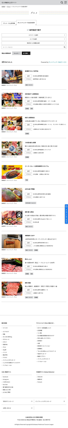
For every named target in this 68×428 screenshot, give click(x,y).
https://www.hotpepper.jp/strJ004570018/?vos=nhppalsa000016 (34, 173)
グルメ (8, 6)
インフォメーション (7, 365)
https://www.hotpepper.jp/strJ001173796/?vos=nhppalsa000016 (34, 290)
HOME (3, 6)
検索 (64, 47)
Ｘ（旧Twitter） (6, 382)
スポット (5, 342)
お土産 (4, 350)
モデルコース (6, 339)
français (39, 382)
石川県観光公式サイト (9, 2)
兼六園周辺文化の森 (8, 387)
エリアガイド (6, 331)
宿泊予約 (5, 355)
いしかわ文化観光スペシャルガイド (11, 362)
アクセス (5, 357)
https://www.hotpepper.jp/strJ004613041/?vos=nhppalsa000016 (34, 150)
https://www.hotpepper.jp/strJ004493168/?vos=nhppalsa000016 (34, 266)
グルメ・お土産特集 (9, 23)
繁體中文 (39, 379)
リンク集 (39, 333)
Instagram (6, 379)
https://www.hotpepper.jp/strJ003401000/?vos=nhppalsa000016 (34, 78)
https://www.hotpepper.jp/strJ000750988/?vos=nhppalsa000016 (34, 101)
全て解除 (25, 53)
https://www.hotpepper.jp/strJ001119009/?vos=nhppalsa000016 (34, 125)
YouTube (5, 384)
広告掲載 (39, 330)
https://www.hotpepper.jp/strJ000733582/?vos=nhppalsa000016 (34, 219)
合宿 (38, 343)
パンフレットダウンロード (9, 360)
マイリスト (5, 328)
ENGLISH (39, 377)
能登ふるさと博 (6, 389)
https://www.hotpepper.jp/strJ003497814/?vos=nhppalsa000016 (34, 243)
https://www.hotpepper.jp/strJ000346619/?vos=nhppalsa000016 (34, 196)
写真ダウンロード (41, 354)
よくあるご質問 (6, 392)
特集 (4, 334)
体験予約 (5, 344)
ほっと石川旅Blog (7, 337)
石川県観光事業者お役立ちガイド (45, 335)
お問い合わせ (7, 408)
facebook (5, 377)
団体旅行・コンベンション (43, 346)
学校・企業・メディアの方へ (44, 338)
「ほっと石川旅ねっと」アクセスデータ (46, 351)
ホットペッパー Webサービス (57, 62)
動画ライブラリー (41, 356)
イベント (5, 352)
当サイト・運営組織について (44, 328)
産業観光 (39, 348)
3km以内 (16, 53)
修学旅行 (39, 341)
